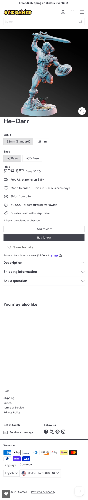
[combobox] (44, 21)
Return (7, 403)
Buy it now (44, 237)
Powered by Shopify (43, 492)
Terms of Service (13, 407)
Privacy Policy (11, 412)
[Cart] (72, 12)
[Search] (80, 21)
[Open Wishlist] (6, 494)
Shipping (8, 220)
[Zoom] (82, 111)
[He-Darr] (29, 342)
